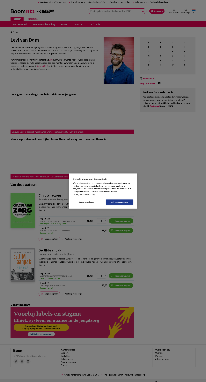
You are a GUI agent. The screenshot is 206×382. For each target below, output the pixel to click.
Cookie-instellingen (86, 202)
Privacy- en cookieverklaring (84, 195)
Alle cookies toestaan (119, 202)
